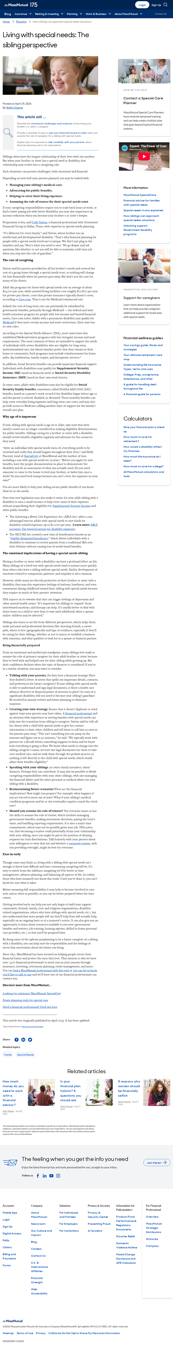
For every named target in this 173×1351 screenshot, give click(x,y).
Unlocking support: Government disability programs (137, 229)
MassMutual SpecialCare (139, 195)
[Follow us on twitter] (30, 1039)
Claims (7, 1247)
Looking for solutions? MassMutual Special (32, 993)
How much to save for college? (143, 466)
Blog (7, 13)
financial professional (78, 713)
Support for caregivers (141, 297)
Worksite (152, 1239)
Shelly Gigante (14, 107)
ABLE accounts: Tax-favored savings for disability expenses (53, 527)
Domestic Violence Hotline (126, 1245)
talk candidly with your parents (66, 142)
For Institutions (69, 1230)
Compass (152, 1246)
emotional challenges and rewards (51, 123)
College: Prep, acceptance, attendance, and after (141, 376)
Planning (72, 14)
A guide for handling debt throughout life (140, 386)
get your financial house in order (68, 132)
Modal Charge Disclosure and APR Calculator (126, 1258)
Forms (7, 1265)
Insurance (21, 14)
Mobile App (10, 1212)
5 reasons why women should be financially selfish (129, 1088)
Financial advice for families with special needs (141, 202)
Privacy (41, 1333)
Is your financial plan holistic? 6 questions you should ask (70, 1090)
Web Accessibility (39, 1291)
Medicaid (8, 322)
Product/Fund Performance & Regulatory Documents (126, 1222)
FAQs (6, 1240)
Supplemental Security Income (72, 506)
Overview (152, 1216)
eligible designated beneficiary (29, 538)
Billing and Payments (9, 1256)
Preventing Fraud (99, 1224)
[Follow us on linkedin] (23, 1039)
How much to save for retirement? (137, 439)
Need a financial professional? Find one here (30, 1007)
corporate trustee (79, 843)
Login (142, 5)
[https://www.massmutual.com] (20, 5)
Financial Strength (37, 1280)
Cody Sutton (39, 222)
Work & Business (96, 14)
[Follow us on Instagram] (58, 1175)
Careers (36, 1249)
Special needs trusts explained (143, 210)
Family (8, 1054)
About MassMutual (126, 14)
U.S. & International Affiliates (39, 1266)
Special (31, 456)
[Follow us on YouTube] (51, 1175)
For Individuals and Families (68, 1214)
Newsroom (38, 1224)
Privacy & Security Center (98, 1214)
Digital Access (12, 1233)
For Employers (68, 1224)
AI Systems (95, 1230)
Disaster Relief (125, 1236)
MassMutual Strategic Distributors (154, 1227)
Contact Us (161, 13)
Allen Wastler (8, 1111)
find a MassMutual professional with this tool (41, 970)
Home (6, 21)
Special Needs (25, 1054)
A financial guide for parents (142, 394)
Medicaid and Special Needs (32, 1027)
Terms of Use (25, 1333)
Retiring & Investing (47, 14)
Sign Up (156, 5)
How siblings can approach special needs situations (141, 218)
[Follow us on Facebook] (17, 1039)
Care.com (25, 299)
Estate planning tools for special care (25, 1000)
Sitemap (8, 1333)
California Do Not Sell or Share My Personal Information (84, 1333)
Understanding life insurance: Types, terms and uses (142, 367)
